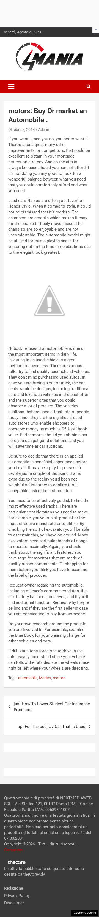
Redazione (13, 888)
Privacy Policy (17, 895)
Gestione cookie (85, 913)
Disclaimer (14, 903)
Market (45, 678)
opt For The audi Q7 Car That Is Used (51, 726)
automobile (27, 678)
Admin (43, 129)
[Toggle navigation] (11, 86)
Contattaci (13, 849)
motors (59, 678)
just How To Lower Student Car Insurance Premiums (52, 706)
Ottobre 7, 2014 (21, 129)
